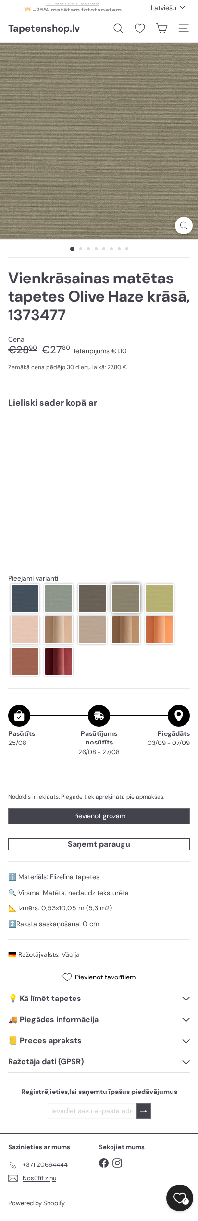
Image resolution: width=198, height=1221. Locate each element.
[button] (25, 598)
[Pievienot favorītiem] (177, 435)
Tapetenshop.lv (44, 28)
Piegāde (72, 797)
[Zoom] (184, 225)
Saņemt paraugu (99, 844)
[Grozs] (161, 28)
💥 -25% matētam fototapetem (73, 7)
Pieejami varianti (33, 578)
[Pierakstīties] (143, 1111)
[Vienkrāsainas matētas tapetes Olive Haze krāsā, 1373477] (99, 443)
